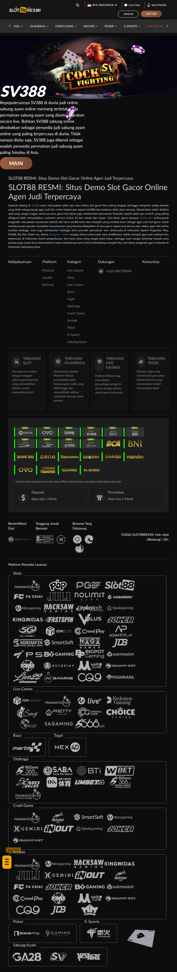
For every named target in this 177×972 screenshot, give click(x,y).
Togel (16, 26)
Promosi (48, 270)
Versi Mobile (158, 5)
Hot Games (75, 270)
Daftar (151, 13)
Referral (47, 285)
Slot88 (35, 205)
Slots (70, 277)
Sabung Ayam (157, 26)
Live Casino (75, 285)
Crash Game (64, 26)
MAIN (16, 163)
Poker (110, 26)
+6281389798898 (118, 271)
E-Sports (131, 26)
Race (70, 292)
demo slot (146, 218)
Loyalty (47, 277)
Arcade (89, 26)
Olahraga (38, 26)
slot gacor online (59, 234)
